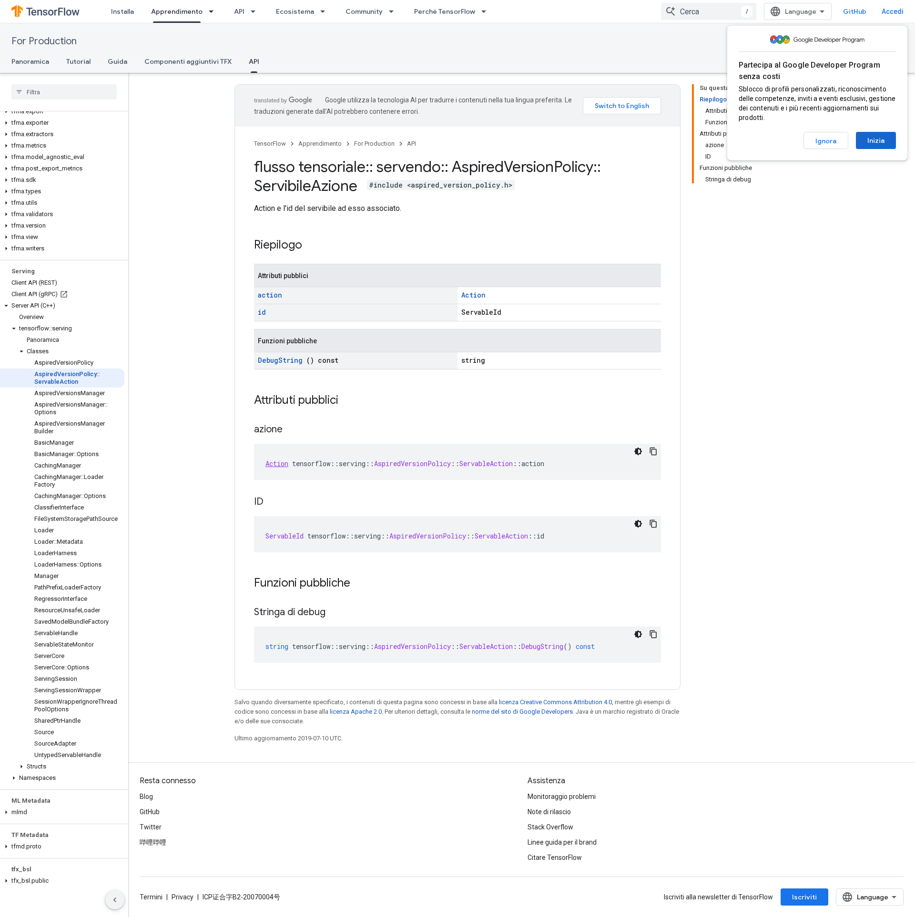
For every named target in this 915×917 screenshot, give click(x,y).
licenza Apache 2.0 (356, 711)
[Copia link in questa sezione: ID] (273, 502)
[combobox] (708, 11)
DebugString (280, 360)
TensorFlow (270, 143)
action (270, 294)
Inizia (875, 140)
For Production (44, 41)
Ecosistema (295, 11)
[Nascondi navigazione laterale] (114, 899)
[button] (62, 111)
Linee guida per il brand (562, 842)
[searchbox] (64, 92)
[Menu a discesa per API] (255, 11)
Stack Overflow (550, 827)
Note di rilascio (549, 812)
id (262, 312)
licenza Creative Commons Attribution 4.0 (555, 702)
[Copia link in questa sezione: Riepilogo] (314, 245)
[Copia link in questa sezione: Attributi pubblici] (350, 401)
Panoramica (30, 61)
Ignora (825, 141)
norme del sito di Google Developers (522, 711)
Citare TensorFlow (555, 857)
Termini (151, 897)
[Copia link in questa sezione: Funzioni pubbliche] (362, 583)
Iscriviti (804, 897)
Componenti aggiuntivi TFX (188, 61)
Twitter (151, 827)
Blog (146, 796)
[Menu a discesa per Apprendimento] (214, 11)
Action (473, 294)
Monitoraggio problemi (562, 796)
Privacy (182, 897)
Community (364, 11)
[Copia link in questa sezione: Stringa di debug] (335, 612)
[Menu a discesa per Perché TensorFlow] (486, 11)
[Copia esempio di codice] (653, 451)
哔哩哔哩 (153, 842)
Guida (117, 61)
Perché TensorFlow (444, 11)
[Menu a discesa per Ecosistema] (325, 11)
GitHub (854, 11)
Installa (122, 11)
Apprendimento (177, 11)
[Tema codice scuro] (638, 451)
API (239, 11)
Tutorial (78, 61)
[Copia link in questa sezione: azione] (292, 430)
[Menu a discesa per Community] (394, 11)
